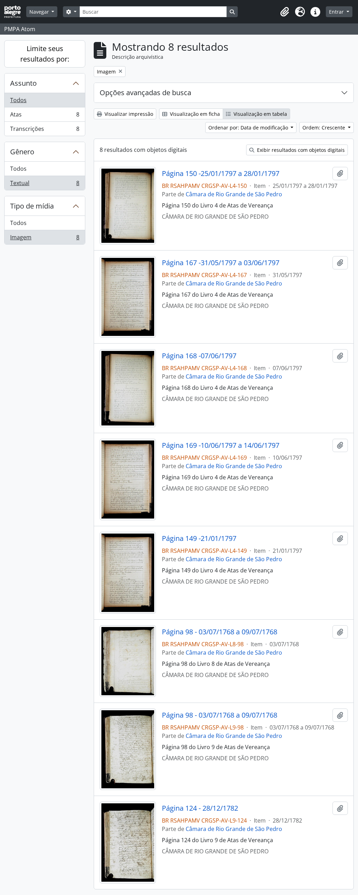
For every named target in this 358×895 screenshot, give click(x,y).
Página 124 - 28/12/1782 (200, 808)
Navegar (39, 11)
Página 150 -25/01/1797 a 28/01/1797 (220, 173)
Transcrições (44, 130)
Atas (44, 116)
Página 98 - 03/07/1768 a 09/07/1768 (219, 632)
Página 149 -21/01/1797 (199, 538)
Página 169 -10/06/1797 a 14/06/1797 (220, 445)
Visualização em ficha (194, 114)
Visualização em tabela (259, 114)
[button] (284, 12)
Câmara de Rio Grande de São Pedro (234, 194)
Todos (18, 100)
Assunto (23, 83)
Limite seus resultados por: (44, 54)
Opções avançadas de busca (145, 92)
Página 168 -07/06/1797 (199, 356)
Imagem (44, 238)
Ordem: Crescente (324, 127)
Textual (44, 184)
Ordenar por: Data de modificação (248, 127)
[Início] (15, 12)
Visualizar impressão (128, 114)
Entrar (337, 11)
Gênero (22, 151)
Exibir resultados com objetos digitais (300, 150)
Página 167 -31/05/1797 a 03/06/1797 (220, 263)
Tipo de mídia (32, 206)
